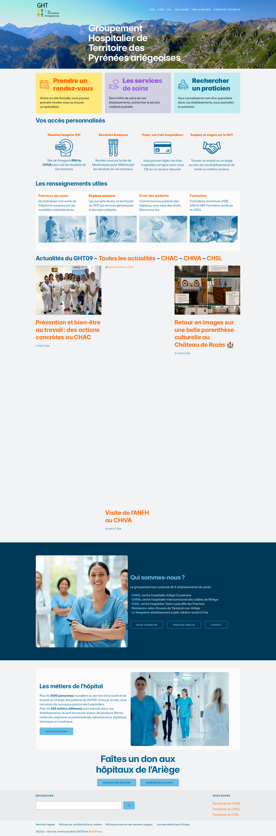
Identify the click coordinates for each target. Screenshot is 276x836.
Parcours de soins (53, 196)
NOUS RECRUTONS (56, 731)
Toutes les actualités (127, 258)
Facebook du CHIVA (226, 803)
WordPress (95, 831)
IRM (64, 135)
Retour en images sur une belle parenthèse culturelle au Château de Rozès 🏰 (204, 333)
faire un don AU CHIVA (116, 782)
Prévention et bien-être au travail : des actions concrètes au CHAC (68, 330)
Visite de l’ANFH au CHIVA (127, 516)
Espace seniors (102, 196)
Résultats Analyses (113, 135)
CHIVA (192, 258)
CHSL (214, 258)
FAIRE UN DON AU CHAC (159, 782)
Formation (198, 196)
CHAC (169, 258)
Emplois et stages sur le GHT (212, 135)
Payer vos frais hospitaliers (162, 135)
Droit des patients (154, 196)
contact (216, 624)
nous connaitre (146, 624)
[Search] (129, 805)
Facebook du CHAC (226, 809)
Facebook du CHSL (226, 814)
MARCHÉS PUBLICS (184, 624)
